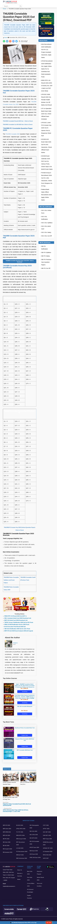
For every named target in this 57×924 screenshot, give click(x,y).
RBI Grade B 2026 (7, 848)
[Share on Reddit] (10, 41)
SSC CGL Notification (44, 218)
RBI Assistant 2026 (7, 852)
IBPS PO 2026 (6, 825)
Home (4, 8)
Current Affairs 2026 (30, 885)
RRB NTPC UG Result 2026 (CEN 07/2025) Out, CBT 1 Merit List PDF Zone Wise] (46, 86)
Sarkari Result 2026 (40, 879)
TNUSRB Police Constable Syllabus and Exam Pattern (11, 580)
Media (18, 879)
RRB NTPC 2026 (20, 835)
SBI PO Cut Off (45, 268)
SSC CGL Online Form (46, 212)
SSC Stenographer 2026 (34, 826)
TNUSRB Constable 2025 (13, 134)
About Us (19, 870)
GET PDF (48, 922)
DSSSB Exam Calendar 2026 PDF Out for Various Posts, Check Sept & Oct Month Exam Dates (47, 162)
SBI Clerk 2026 (6, 842)
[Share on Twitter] (16, 41)
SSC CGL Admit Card (46, 228)
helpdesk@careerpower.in (9, 886)
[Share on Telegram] (7, 41)
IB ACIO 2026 (19, 825)
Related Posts (7, 769)
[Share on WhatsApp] (4, 41)
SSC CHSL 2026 (34, 834)
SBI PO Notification (44, 248)
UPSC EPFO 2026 (20, 828)
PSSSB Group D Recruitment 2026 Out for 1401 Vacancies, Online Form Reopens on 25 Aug (46, 179)
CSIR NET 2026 (47, 835)
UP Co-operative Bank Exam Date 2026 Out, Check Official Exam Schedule (46, 114)
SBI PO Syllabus (46, 252)
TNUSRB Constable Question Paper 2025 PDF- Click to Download (20, 261)
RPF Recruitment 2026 (20, 843)
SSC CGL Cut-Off (46, 236)
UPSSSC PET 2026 (48, 848)
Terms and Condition (39, 885)
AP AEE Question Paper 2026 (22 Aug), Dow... (10, 798)
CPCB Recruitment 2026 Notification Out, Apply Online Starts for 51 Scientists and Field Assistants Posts (46, 69)
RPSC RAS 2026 (47, 854)
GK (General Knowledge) (30, 891)
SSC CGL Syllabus (46, 222)
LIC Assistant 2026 (47, 851)
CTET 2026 (46, 825)
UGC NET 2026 (47, 832)
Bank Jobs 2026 (29, 873)
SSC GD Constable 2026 (34, 843)
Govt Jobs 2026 (29, 879)
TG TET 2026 (19, 832)
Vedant (5, 37)
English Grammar (29, 897)
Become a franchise (19, 875)
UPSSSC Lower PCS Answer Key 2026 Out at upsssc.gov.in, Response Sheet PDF (46, 129)
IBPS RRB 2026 (7, 832)
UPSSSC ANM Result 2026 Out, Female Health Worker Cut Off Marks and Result (46, 100)
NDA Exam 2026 (34, 850)
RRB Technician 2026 (21, 858)
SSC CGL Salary (46, 232)
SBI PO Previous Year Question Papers (46, 262)
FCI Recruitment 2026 (21, 851)
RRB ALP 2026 (20, 854)
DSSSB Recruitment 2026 (48, 843)
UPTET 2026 (46, 828)
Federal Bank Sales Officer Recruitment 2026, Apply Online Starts (46, 195)
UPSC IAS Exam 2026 (35, 857)
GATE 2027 (46, 858)
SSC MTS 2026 (33, 838)
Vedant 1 (15, 643)
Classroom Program (39, 873)
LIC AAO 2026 (19, 848)
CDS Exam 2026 (34, 854)
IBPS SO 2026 (6, 835)
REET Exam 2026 (47, 838)
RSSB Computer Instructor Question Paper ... (9, 783)
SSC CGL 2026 (33, 831)
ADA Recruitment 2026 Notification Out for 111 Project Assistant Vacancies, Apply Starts (46, 51)
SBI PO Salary (45, 256)
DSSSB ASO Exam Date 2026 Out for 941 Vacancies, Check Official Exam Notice (46, 146)
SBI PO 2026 (6, 838)
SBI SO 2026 (6, 845)
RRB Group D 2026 (21, 838)
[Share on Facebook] (13, 41)
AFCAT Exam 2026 (34, 847)
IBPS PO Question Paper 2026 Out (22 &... (27, 783)
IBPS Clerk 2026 (7, 828)
